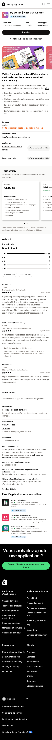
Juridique (31, 681)
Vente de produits (10, 610)
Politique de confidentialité (14, 410)
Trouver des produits (12, 606)
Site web (6, 428)
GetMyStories (42, 25)
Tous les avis (25, 275)
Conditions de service (12, 713)
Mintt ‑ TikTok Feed (18, 500)
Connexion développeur (13, 706)
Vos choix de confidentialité (15, 732)
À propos (31, 652)
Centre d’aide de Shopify (13, 652)
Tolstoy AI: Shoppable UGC (21, 515)
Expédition (32, 630)
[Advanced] (27, 223)
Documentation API (11, 657)
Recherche (7, 671)
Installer (26, 32)
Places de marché (35, 603)
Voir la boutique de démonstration (26, 39)
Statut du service (35, 686)
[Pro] (26, 223)
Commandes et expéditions (9, 616)
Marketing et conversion (13, 628)
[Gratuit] (24, 223)
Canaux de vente (10, 601)
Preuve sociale (9, 158)
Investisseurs (33, 662)
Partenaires (32, 671)
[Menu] (48, 4)
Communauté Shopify (12, 662)
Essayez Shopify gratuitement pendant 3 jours (26, 565)
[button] (26, 505)
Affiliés (30, 676)
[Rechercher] (43, 4)
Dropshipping (33, 598)
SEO (29, 625)
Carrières (31, 657)
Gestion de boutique (11, 633)
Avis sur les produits (36, 608)
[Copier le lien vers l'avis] (10, 285)
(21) (31, 25)
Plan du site (7, 726)
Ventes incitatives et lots (36, 614)
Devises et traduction (37, 635)
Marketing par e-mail (36, 620)
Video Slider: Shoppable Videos (23, 526)
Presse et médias (35, 666)
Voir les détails (9, 489)
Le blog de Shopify (10, 666)
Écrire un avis (9, 275)
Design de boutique (11, 623)
